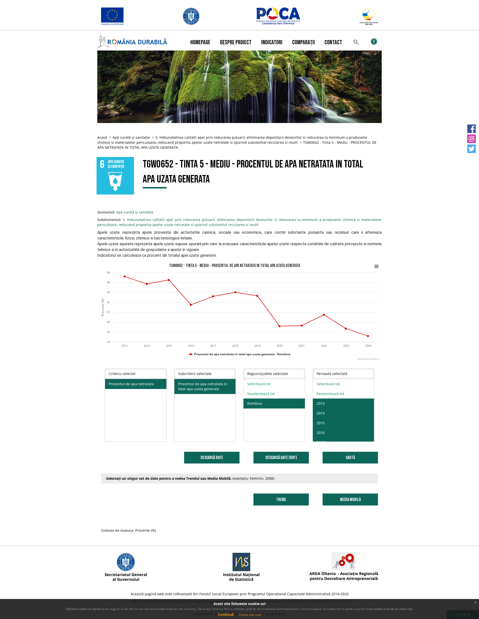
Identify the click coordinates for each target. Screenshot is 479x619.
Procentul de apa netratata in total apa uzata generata (202, 386)
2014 (321, 413)
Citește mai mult (250, 614)
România (254, 403)
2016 (321, 432)
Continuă (226, 614)
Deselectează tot (261, 393)
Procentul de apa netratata (131, 384)
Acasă (102, 137)
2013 (321, 403)
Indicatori (271, 42)
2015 (321, 422)
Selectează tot (258, 384)
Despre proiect (235, 42)
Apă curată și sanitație (131, 137)
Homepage (200, 42)
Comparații (303, 42)
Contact (333, 42)
